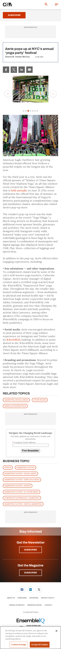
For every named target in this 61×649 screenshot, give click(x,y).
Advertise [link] (33, 598)
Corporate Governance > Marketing (22, 498)
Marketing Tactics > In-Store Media (21, 492)
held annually (19, 190)
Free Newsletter (30, 450)
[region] (30, 637)
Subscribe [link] (22, 598)
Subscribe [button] (30, 550)
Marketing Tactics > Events (18, 486)
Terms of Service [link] (17, 605)
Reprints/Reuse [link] (34, 605)
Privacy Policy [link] (47, 598)
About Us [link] (11, 598)
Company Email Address (23, 442)
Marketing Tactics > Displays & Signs (22, 480)
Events (8, 467)
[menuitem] (6, 69)
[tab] (23, 111)
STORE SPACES (40, 400)
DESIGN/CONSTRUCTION (15, 406)
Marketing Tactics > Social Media (20, 474)
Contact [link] (48, 605)
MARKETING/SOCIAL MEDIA (16, 400)
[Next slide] (53, 94)
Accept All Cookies (39, 644)
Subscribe (14, 15)
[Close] (56, 631)
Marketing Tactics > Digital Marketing (23, 504)
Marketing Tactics (25, 467)
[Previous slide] (8, 94)
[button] (56, 4)
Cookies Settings (30, 612)
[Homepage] (7, 4)
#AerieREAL (13, 339)
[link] (6, 69)
